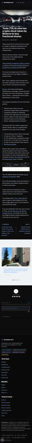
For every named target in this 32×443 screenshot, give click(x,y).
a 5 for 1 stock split (18, 198)
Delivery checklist (5, 407)
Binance (4, 89)
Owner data (4, 413)
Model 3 (3, 387)
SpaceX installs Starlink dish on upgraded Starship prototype (24, 229)
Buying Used (4, 377)
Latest (3, 415)
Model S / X (4, 392)
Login (28, 302)
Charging (3, 362)
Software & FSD (5, 370)
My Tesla (3, 400)
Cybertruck (4, 390)
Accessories (4, 372)
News (3, 25)
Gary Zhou (6, 40)
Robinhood (20, 157)
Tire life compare (5, 402)
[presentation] (16, 256)
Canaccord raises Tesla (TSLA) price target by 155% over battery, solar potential (8, 230)
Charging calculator (6, 410)
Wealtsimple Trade (10, 159)
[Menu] (29, 2)
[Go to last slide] (4, 263)
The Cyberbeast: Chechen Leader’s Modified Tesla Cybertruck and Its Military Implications (16, 270)
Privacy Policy (6, 440)
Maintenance (4, 364)
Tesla (7, 25)
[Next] (28, 263)
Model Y (3, 385)
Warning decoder (5, 405)
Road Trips (4, 375)
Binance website (11, 144)
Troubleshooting (5, 367)
